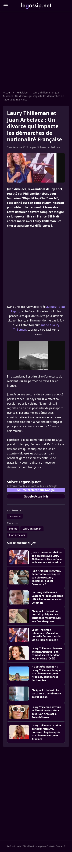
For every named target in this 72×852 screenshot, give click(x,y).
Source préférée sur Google (36, 490)
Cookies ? (60, 846)
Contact (50, 846)
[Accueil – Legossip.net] (36, 5)
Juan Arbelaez (17, 535)
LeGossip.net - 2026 (16, 846)
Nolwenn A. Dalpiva (48, 147)
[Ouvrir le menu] (5, 5)
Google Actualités (36, 496)
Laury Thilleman (32, 528)
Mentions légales (36, 846)
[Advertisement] (36, 54)
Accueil (7, 92)
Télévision (22, 92)
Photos (13, 528)
